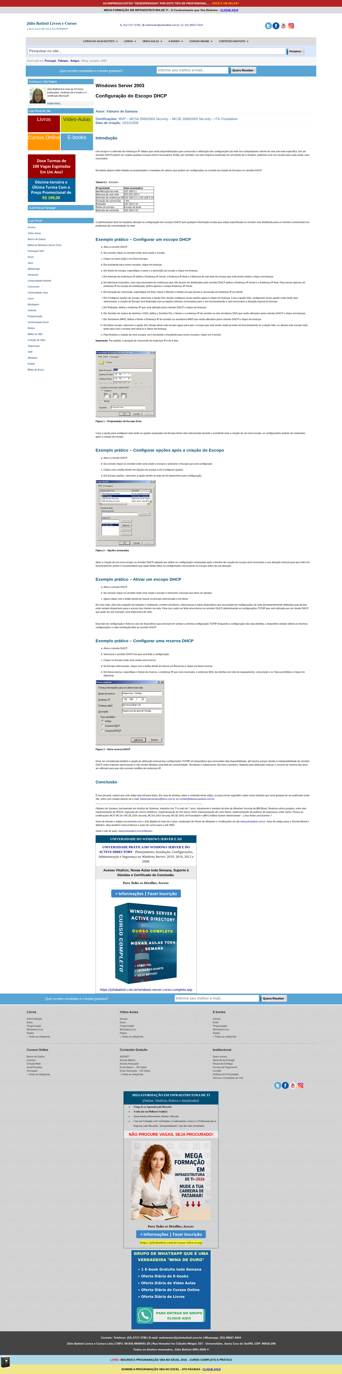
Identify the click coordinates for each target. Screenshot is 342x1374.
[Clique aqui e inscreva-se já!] (52, 201)
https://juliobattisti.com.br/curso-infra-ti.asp (171, 1242)
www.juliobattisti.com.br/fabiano (135, 831)
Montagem (33, 304)
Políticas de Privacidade (226, 1074)
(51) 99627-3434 (193, 25)
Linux (31, 298)
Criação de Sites (37, 340)
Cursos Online (44, 137)
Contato (217, 1070)
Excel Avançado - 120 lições (135, 1070)
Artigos (74, 60)
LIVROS (128, 41)
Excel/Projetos (34, 1067)
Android (32, 310)
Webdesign (34, 269)
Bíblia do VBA (35, 334)
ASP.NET (124, 1056)
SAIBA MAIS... (54, 103)
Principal (50, 60)
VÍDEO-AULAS (150, 41)
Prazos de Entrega (223, 1063)
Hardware (33, 274)
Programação (35, 316)
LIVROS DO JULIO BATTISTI (98, 41)
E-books (76, 137)
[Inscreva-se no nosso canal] (283, 28)
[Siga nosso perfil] (268, 28)
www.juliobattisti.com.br (252, 821)
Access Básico (127, 1060)
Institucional (222, 1049)
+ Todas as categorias (38, 1036)
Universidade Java (38, 292)
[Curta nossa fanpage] (276, 28)
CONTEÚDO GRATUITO (232, 41)
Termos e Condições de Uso (228, 1077)
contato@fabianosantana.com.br (196, 799)
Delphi (31, 363)
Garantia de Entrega (224, 1060)
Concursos (33, 286)
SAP (30, 352)
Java (30, 263)
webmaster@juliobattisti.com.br (162, 25)
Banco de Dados (37, 239)
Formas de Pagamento (225, 1067)
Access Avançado (129, 1063)
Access (31, 227)
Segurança (34, 346)
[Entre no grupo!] (171, 1289)
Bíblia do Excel (36, 369)
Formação (32, 1070)
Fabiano (63, 60)
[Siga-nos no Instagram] (291, 28)
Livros (44, 119)
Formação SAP (36, 251)
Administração (34, 1018)
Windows (33, 358)
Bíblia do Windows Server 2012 (45, 245)
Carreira (31, 1060)
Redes (31, 328)
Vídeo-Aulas (77, 119)
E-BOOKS (174, 41)
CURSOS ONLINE (199, 41)
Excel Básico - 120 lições (133, 1067)
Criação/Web (34, 1063)
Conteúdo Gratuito (134, 1049)
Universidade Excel (38, 322)
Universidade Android (39, 280)
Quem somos (220, 1056)
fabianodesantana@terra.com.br (157, 799)
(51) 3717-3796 (131, 25)
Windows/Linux (35, 1029)
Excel (31, 257)
